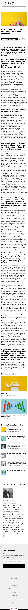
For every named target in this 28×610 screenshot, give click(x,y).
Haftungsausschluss (14, 588)
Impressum (14, 585)
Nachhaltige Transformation (9, 39)
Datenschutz (14, 578)
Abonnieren (14, 565)
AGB (14, 582)
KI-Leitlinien (14, 595)
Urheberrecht (14, 592)
